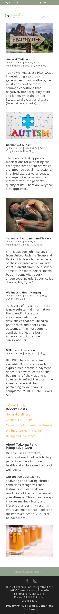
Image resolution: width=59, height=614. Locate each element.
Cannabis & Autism (18, 145)
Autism (43, 148)
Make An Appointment (28, 571)
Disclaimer (31, 609)
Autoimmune (13, 65)
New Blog (41, 65)
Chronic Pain (27, 65)
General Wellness (18, 59)
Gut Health (37, 244)
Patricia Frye (15, 62)
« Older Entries (16, 405)
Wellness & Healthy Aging (23, 292)
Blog (8, 151)
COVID (9, 298)
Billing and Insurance (20, 350)
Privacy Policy (15, 605)
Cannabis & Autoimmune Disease (28, 238)
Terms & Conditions (40, 605)
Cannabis (17, 151)
